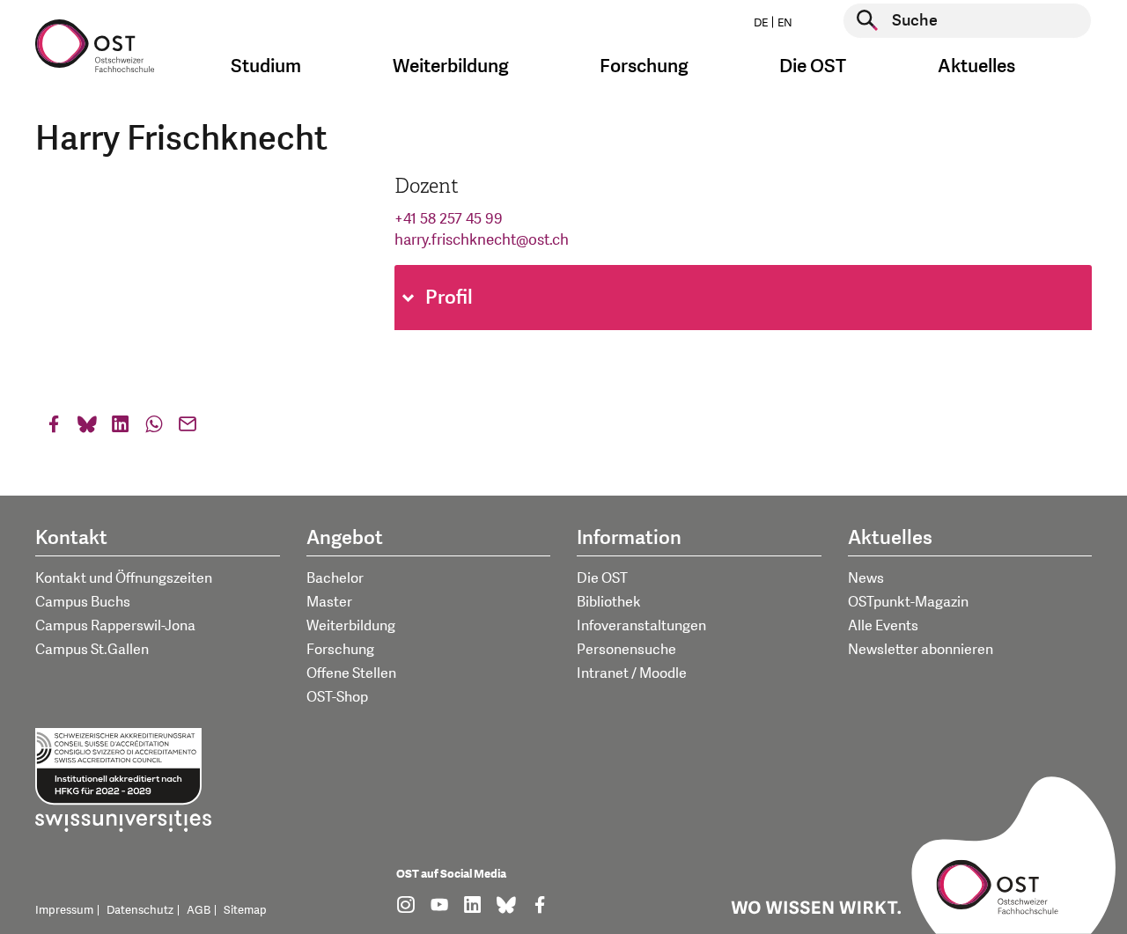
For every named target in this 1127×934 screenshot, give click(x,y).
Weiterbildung (350, 626)
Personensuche (626, 649)
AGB (198, 910)
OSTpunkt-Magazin (908, 602)
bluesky (87, 428)
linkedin (120, 428)
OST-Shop (337, 697)
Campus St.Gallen (92, 649)
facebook (53, 428)
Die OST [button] (812, 66)
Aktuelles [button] (976, 66)
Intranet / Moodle (632, 673)
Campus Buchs (82, 602)
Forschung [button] (644, 66)
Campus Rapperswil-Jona (115, 626)
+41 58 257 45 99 (448, 219)
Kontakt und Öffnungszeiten (123, 578)
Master (329, 602)
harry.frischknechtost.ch (481, 240)
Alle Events (883, 626)
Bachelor (335, 578)
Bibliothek (609, 602)
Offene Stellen (351, 673)
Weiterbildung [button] (451, 66)
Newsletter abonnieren (920, 649)
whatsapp (154, 428)
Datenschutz (140, 910)
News (866, 578)
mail (187, 428)
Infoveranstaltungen (641, 626)
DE (761, 23)
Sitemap (245, 910)
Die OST (602, 578)
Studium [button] (266, 66)
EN (784, 23)
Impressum (64, 910)
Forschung (340, 649)
